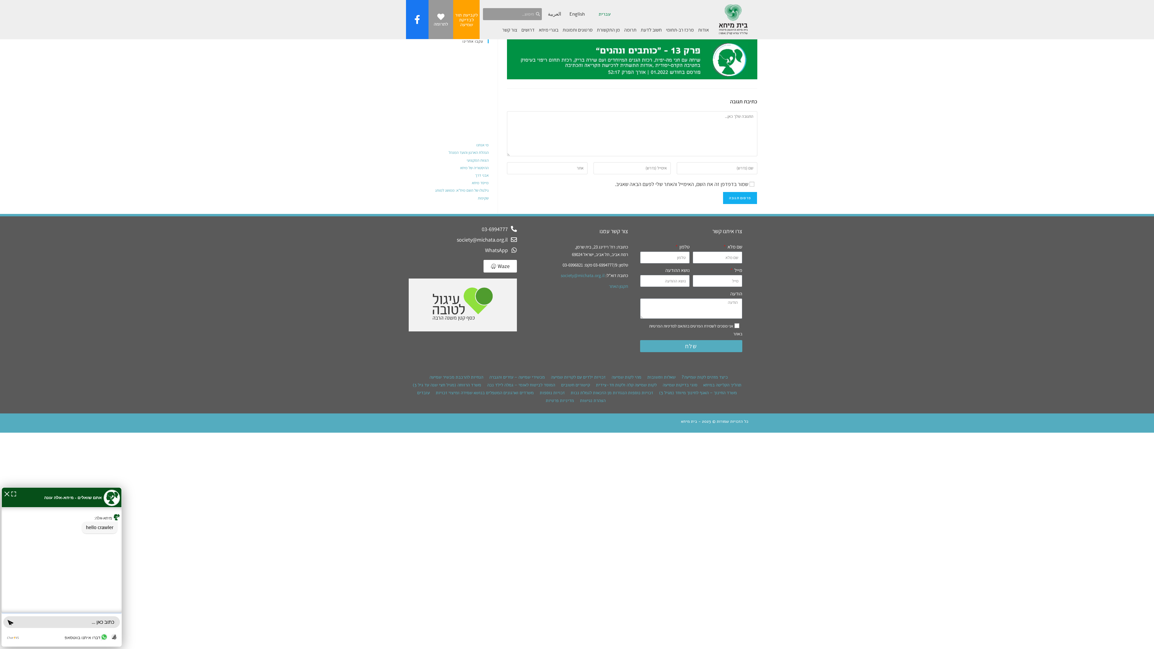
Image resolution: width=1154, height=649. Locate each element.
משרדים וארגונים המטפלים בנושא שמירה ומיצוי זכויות (485, 393)
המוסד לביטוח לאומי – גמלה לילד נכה (521, 385)
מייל (738, 270)
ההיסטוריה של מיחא (474, 167)
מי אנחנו (482, 145)
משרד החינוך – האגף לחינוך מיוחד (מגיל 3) (698, 393)
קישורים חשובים (575, 385)
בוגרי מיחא (548, 30)
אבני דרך (482, 175)
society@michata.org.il (583, 275)
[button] (7, 493)
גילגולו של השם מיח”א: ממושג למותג (462, 190)
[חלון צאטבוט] (62, 567)
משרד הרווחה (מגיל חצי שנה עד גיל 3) (447, 385)
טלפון (684, 247)
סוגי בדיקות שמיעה (680, 385)
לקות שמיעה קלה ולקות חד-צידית (626, 385)
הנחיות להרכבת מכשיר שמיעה (456, 377)
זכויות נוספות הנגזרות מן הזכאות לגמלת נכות (612, 393)
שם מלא (734, 247)
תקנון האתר (618, 286)
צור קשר (509, 30)
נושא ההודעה (677, 270)
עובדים (423, 393)
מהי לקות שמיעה (626, 377)
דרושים (528, 30)
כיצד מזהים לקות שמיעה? (705, 377)
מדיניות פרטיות (560, 401)
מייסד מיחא (480, 182)
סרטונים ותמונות (578, 30)
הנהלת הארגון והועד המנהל (469, 152)
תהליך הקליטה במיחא (722, 385)
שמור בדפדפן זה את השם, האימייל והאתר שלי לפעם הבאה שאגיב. (681, 184)
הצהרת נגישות (593, 401)
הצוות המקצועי (478, 160)
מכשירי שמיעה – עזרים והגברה (517, 377)
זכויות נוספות (552, 393)
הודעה (736, 294)
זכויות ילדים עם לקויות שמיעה (578, 377)
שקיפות (483, 198)
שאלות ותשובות (661, 377)
